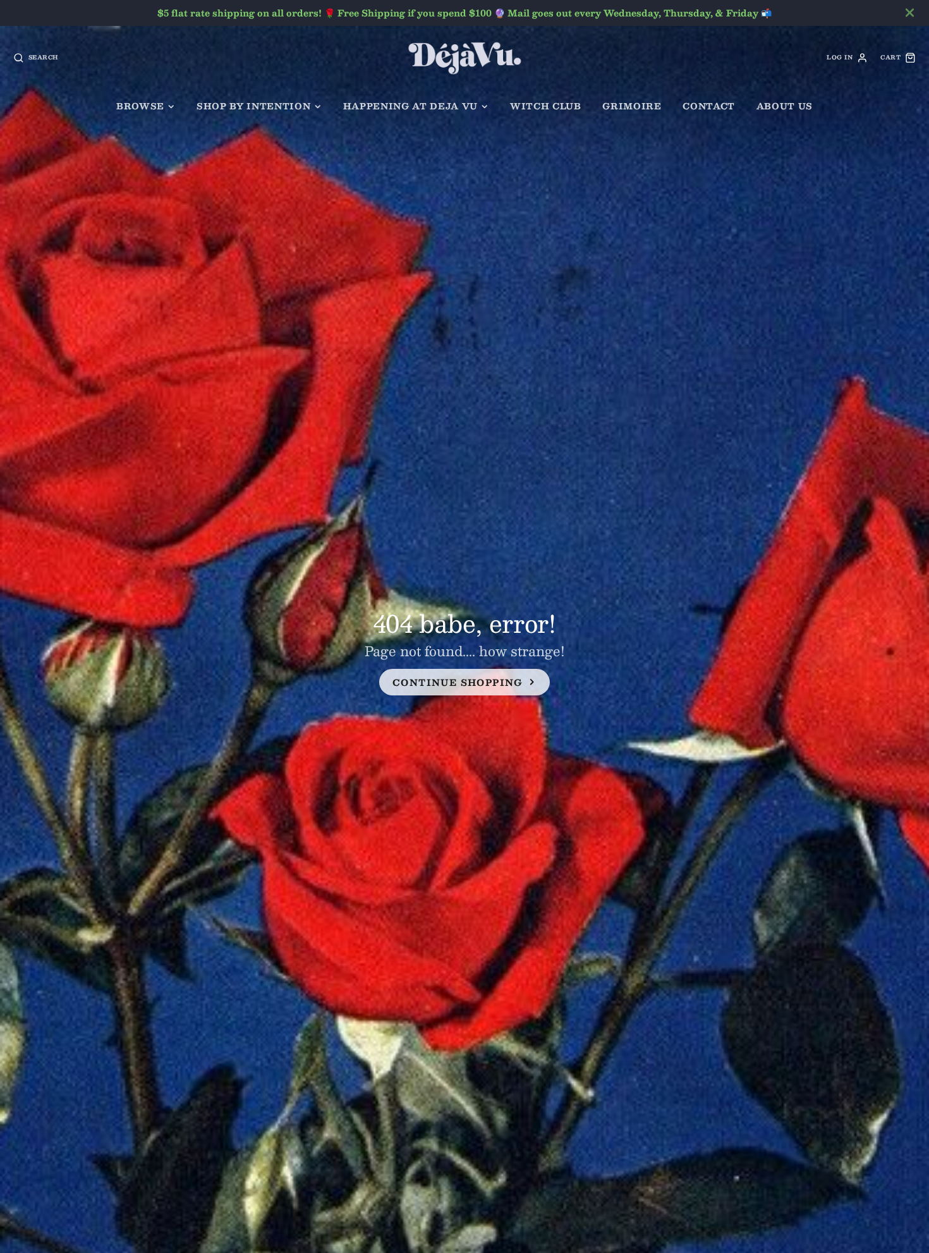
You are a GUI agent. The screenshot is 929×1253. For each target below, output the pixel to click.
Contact (709, 106)
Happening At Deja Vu (410, 106)
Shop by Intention (253, 106)
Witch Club (545, 106)
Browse (140, 106)
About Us (784, 106)
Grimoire (631, 106)
